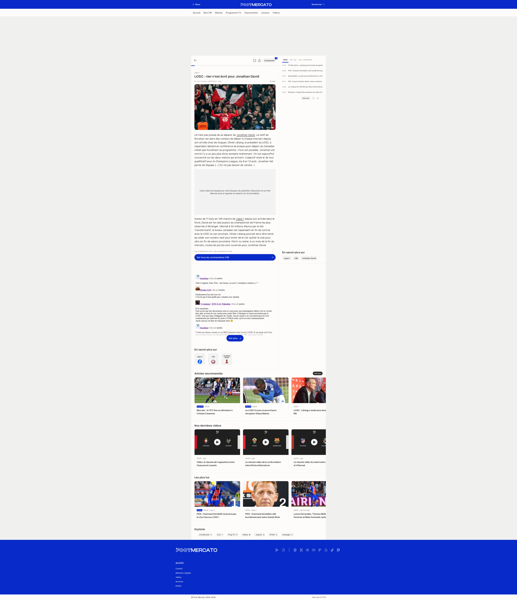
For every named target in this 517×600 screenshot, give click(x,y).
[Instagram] (307, 550)
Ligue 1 (240, 218)
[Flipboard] (320, 550)
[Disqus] (235, 307)
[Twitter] (301, 550)
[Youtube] (314, 550)
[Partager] (259, 60)
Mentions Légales (183, 573)
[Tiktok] (332, 550)
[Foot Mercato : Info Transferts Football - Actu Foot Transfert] (256, 4)
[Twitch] (338, 550)
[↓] (317, 98)
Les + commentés (305, 60)
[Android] (277, 550)
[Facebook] (295, 550)
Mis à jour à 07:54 (319, 597)
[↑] (313, 98)
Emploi (178, 586)
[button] (196, 4)
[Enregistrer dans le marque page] (254, 60)
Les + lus (293, 60)
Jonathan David (246, 135)
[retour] (195, 60)
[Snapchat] (326, 550)
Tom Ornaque (202, 81)
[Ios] (283, 550)
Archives (179, 581)
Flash (285, 60)
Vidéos (178, 577)
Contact (179, 568)
